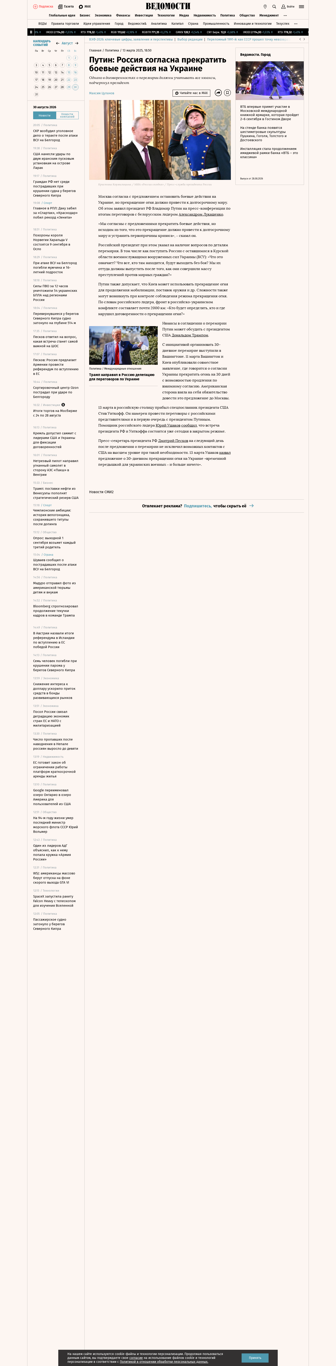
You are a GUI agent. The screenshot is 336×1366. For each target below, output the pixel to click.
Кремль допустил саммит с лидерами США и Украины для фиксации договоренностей (54, 440)
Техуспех (282, 24)
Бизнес (85, 15)
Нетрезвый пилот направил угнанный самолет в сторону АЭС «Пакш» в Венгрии (55, 468)
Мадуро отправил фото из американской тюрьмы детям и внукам (54, 587)
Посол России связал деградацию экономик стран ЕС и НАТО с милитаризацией (51, 719)
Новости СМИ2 (101, 492)
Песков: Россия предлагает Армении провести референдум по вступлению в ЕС (56, 367)
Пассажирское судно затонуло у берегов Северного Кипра (49, 924)
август (67, 43)
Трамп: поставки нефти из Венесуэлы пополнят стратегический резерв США (56, 493)
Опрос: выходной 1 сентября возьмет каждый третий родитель (54, 542)
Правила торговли (65, 24)
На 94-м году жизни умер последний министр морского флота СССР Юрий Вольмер (55, 825)
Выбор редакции (190, 39)
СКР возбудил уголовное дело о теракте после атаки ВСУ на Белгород (55, 135)
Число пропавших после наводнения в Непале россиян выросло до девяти (55, 744)
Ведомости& (137, 24)
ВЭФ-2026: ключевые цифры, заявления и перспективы (131, 39)
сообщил (189, 425)
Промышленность (216, 24)
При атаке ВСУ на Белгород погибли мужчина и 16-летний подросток (55, 267)
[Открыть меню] (301, 6)
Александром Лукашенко (201, 214)
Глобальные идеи (62, 15)
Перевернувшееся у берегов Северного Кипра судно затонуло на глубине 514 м (56, 318)
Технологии (166, 15)
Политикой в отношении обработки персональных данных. (164, 1362)
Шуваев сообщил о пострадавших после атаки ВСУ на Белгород (55, 564)
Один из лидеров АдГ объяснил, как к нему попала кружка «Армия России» (52, 852)
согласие (136, 1358)
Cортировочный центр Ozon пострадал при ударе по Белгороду (56, 392)
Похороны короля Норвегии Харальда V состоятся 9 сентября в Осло (51, 242)
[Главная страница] (168, 7)
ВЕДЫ (42, 24)
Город (119, 24)
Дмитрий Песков (173, 440)
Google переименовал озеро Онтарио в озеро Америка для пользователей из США (52, 797)
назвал (225, 452)
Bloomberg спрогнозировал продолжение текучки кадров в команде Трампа (55, 610)
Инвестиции (144, 15)
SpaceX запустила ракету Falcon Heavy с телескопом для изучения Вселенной (54, 901)
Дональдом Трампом (190, 335)
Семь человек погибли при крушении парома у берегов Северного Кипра (55, 665)
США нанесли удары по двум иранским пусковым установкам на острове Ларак (53, 161)
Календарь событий (42, 43)
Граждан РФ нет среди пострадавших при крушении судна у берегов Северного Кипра (54, 188)
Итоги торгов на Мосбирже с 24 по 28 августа (55, 413)
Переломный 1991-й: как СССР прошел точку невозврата (249, 39)
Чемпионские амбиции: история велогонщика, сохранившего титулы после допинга (52, 517)
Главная (95, 50)
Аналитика (159, 24)
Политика (227, 15)
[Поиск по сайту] (274, 6)
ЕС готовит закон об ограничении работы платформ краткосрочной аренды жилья (54, 769)
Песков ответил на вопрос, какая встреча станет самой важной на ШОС (55, 341)
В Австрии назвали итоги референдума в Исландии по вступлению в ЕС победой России (54, 640)
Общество (247, 15)
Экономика (103, 15)
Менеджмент (269, 15)
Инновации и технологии (253, 24)
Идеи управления (96, 24)
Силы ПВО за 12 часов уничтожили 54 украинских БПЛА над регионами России (55, 293)
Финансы (123, 15)
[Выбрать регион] (265, 6)
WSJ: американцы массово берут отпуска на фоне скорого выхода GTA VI (54, 878)
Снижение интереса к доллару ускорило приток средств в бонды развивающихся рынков (54, 691)
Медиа (184, 15)
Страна (193, 24)
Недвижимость (205, 15)
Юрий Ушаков (168, 425)
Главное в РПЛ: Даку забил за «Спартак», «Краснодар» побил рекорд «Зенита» (55, 212)
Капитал (177, 24)
